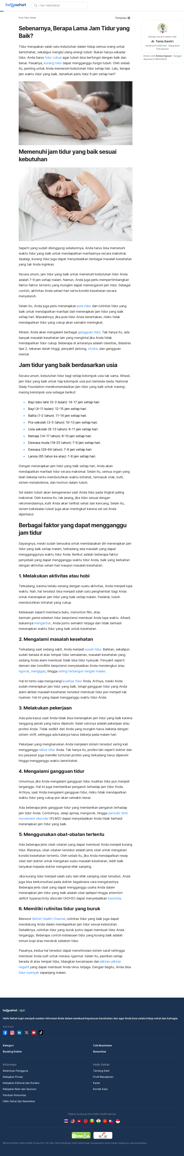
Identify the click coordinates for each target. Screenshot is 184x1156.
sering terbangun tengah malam (81, 671)
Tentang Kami (101, 1070)
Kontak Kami (100, 1089)
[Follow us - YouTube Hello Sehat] (34, 1032)
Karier (96, 1082)
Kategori (8, 1045)
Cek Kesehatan (102, 1045)
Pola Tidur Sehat (27, 17)
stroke (93, 349)
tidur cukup (53, 57)
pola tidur (84, 306)
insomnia (114, 898)
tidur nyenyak (29, 972)
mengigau (38, 671)
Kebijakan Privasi (13, 1076)
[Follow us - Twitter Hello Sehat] (26, 1032)
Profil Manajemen (103, 1076)
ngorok (24, 671)
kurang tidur (53, 63)
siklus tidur (47, 750)
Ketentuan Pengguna (15, 1070)
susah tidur (93, 649)
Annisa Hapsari (164, 56)
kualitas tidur (72, 681)
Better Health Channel (48, 919)
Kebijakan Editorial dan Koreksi (21, 1082)
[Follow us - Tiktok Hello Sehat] (41, 1032)
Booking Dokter (12, 1051)
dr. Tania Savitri (162, 41)
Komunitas (99, 1051)
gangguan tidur (89, 332)
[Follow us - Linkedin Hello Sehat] (19, 1032)
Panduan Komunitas (14, 1095)
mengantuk (42, 623)
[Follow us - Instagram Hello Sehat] (12, 1032)
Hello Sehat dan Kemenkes (19, 1101)
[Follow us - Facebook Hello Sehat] (5, 1032)
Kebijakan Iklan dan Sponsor (19, 1089)
